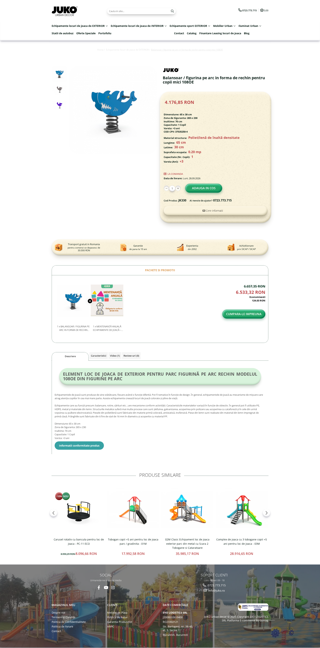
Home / (101, 49)
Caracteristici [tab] (98, 355)
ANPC (110, 626)
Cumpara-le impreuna (243, 314)
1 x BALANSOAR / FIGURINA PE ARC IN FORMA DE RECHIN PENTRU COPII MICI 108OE (73, 328)
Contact (179, 33)
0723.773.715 (216, 585)
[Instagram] (113, 587)
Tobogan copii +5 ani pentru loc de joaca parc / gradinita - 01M (133, 541)
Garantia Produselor (119, 622)
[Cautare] (172, 11)
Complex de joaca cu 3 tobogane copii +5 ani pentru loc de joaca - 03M (241, 541)
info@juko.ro (216, 590)
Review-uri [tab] (131, 355)
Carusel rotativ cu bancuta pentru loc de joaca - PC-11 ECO (79, 541)
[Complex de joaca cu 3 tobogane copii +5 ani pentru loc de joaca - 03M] (241, 510)
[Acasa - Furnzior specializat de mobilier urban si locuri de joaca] (75, 11)
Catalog (191, 33)
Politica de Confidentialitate (69, 622)
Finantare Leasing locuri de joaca (220, 33)
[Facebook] (99, 587)
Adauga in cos (204, 188)
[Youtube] (106, 587)
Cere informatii (214, 210)
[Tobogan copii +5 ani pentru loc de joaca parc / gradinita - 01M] (133, 510)
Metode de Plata (117, 612)
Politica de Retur (117, 617)
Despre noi (58, 612)
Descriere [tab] (70, 356)
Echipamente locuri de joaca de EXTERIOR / (128, 49)
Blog (246, 33)
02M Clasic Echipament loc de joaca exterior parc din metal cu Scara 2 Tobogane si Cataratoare (187, 544)
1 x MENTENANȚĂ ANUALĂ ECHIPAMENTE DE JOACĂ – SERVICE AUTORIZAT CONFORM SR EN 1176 (107, 328)
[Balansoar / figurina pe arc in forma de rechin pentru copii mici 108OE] (113, 110)
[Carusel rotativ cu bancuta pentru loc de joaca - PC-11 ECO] (78, 509)
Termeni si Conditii (63, 617)
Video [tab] (115, 355)
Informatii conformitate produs (79, 445)
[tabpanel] (113, 110)
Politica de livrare (62, 626)
